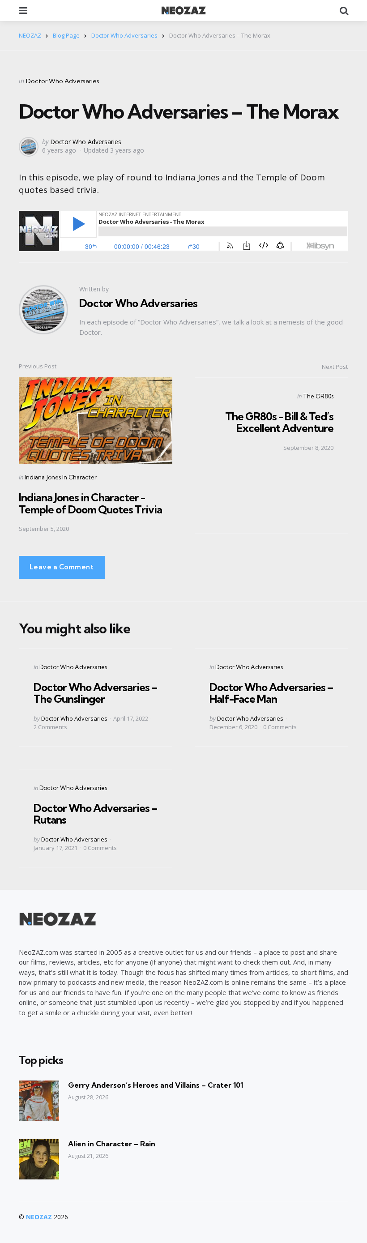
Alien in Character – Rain (111, 1143)
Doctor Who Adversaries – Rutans (95, 813)
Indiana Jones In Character (61, 477)
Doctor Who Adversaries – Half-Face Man (271, 692)
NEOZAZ (39, 1217)
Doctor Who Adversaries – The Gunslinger (95, 692)
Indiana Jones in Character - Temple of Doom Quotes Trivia (90, 503)
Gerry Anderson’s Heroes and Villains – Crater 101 (155, 1085)
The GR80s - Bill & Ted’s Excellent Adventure (279, 422)
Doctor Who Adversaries (62, 81)
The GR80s (318, 396)
